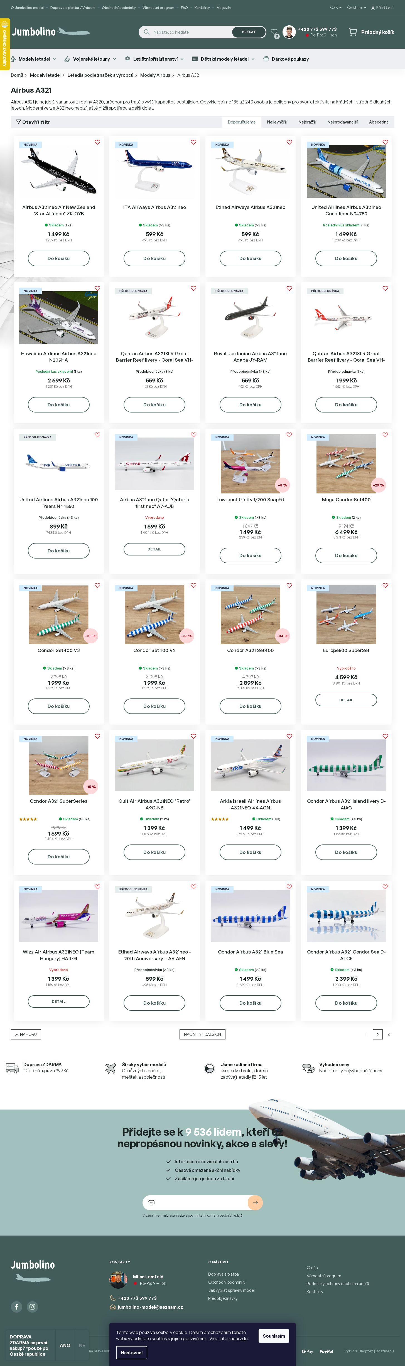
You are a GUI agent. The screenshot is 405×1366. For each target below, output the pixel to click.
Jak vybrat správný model (231, 1290)
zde (244, 1338)
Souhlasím (274, 1336)
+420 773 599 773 (137, 1298)
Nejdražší (307, 122)
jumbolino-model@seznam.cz (150, 1307)
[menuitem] (32, 59)
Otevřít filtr (36, 122)
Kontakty (202, 7)
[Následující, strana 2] (378, 1034)
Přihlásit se (255, 1202)
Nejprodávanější (343, 122)
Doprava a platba (223, 1274)
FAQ (184, 7)
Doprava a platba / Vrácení (72, 7)
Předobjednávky (222, 1298)
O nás (312, 1267)
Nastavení (132, 1352)
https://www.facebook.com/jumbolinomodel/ (16, 1307)
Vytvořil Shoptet (358, 1351)
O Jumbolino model (27, 7)
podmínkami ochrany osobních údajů (215, 1215)
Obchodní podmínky (119, 7)
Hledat (249, 32)
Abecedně (379, 122)
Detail (154, 549)
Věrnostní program (158, 7)
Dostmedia (385, 1351)
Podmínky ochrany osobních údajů (338, 1283)
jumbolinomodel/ (32, 1307)
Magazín (224, 7)
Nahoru (28, 1034)
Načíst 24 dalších (202, 1034)
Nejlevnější (277, 122)
